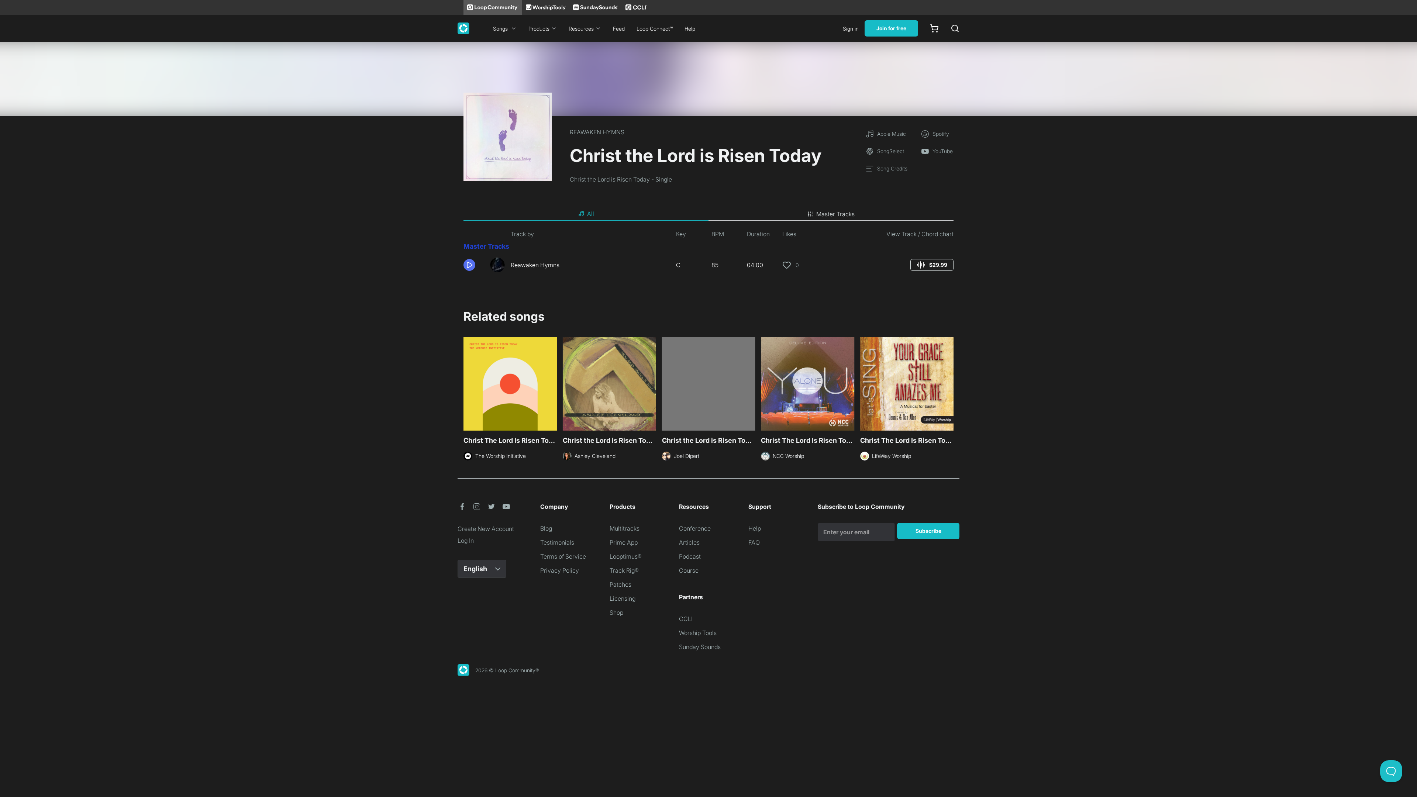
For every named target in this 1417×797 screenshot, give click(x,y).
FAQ (754, 542)
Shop (616, 612)
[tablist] (708, 214)
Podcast (690, 556)
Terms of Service (563, 556)
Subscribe (928, 531)
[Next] (949, 383)
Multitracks (624, 528)
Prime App (624, 542)
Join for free (891, 28)
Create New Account (486, 528)
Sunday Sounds (700, 647)
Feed (619, 28)
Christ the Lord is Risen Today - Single (621, 179)
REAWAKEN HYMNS (597, 132)
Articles (689, 542)
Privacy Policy (559, 570)
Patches (620, 584)
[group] (932, 265)
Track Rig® (624, 570)
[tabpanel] (708, 254)
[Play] (469, 265)
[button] (473, 265)
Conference (695, 528)
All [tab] (590, 213)
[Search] (955, 28)
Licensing (622, 598)
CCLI (686, 618)
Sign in (851, 28)
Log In (466, 540)
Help (690, 28)
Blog (546, 528)
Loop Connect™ (655, 28)
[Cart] (934, 28)
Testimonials (557, 542)
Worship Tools (698, 632)
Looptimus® (626, 556)
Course (689, 570)
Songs (500, 28)
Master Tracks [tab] (835, 214)
